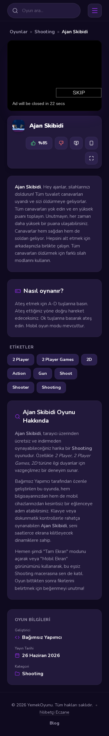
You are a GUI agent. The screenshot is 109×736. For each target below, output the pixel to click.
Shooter (20, 387)
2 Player (20, 359)
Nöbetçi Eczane (54, 712)
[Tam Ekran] (91, 158)
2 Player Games (58, 359)
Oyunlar (19, 32)
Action (19, 373)
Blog (54, 723)
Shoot (66, 373)
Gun (42, 373)
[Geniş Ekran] (76, 143)
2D (89, 359)
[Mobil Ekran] (91, 143)
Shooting (45, 32)
